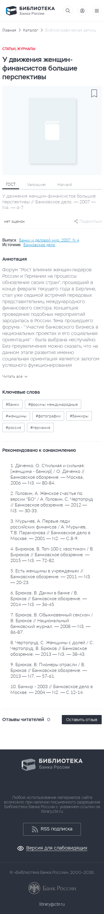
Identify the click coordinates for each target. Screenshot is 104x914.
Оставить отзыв (81, 719)
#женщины (16, 415)
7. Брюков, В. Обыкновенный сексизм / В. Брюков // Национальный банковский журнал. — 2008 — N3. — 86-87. (51, 623)
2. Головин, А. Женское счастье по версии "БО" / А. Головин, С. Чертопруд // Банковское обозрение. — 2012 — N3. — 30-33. (51, 501)
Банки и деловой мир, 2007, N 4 (49, 240)
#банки (12, 404)
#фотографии (48, 415)
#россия (13, 427)
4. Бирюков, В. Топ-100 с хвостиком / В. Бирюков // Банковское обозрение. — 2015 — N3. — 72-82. (52, 554)
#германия (40, 427)
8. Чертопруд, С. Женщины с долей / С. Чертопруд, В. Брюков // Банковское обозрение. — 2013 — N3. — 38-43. (52, 648)
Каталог (30, 30)
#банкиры (79, 415)
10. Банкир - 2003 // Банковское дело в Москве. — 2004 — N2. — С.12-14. (51, 689)
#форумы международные (53, 404)
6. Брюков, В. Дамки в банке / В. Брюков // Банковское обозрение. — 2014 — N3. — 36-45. (48, 598)
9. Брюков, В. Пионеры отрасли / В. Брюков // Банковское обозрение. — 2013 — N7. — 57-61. (48, 670)
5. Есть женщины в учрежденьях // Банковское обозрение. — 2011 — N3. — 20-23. (50, 576)
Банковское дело (39, 244)
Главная (9, 30)
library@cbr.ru (52, 904)
